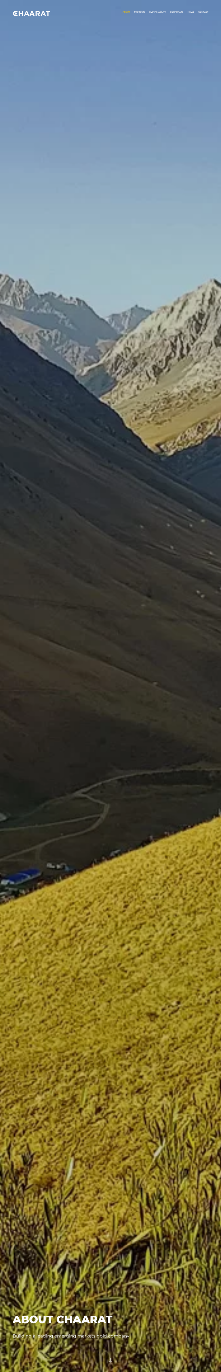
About (126, 12)
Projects (139, 12)
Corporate (176, 12)
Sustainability (157, 12)
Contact (203, 12)
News (191, 12)
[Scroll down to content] (110, 1362)
